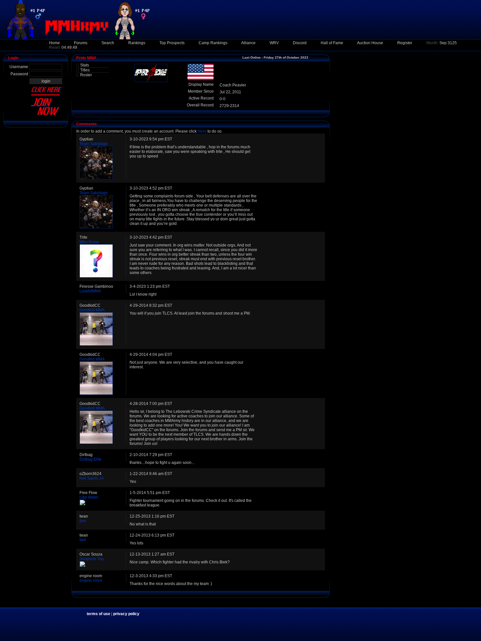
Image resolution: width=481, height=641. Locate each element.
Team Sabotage (94, 143)
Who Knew (89, 242)
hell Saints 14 (92, 478)
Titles (85, 70)
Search (107, 43)
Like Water (89, 497)
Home (54, 43)
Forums (80, 43)
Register (404, 43)
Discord (300, 43)
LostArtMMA (90, 291)
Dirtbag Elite (90, 459)
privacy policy (126, 614)
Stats (84, 65)
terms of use (98, 614)
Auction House (370, 43)
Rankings (136, 43)
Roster (86, 75)
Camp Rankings (213, 43)
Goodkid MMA (92, 310)
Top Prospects (172, 43)
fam (83, 521)
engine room (91, 580)
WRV (274, 43)
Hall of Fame (332, 43)
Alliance (248, 43)
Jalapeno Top (92, 559)
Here (202, 131)
